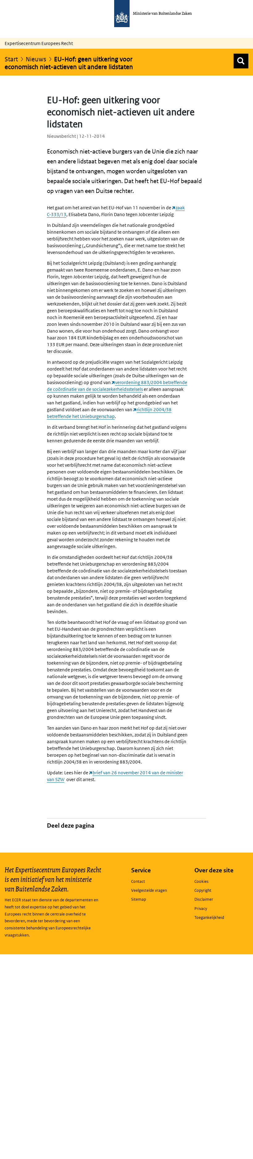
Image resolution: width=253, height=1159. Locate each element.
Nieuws (36, 59)
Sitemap (138, 899)
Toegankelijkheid (209, 917)
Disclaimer (203, 899)
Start (11, 59)
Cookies (201, 881)
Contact (138, 881)
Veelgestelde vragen (149, 890)
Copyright (202, 890)
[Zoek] (241, 61)
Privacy (200, 908)
